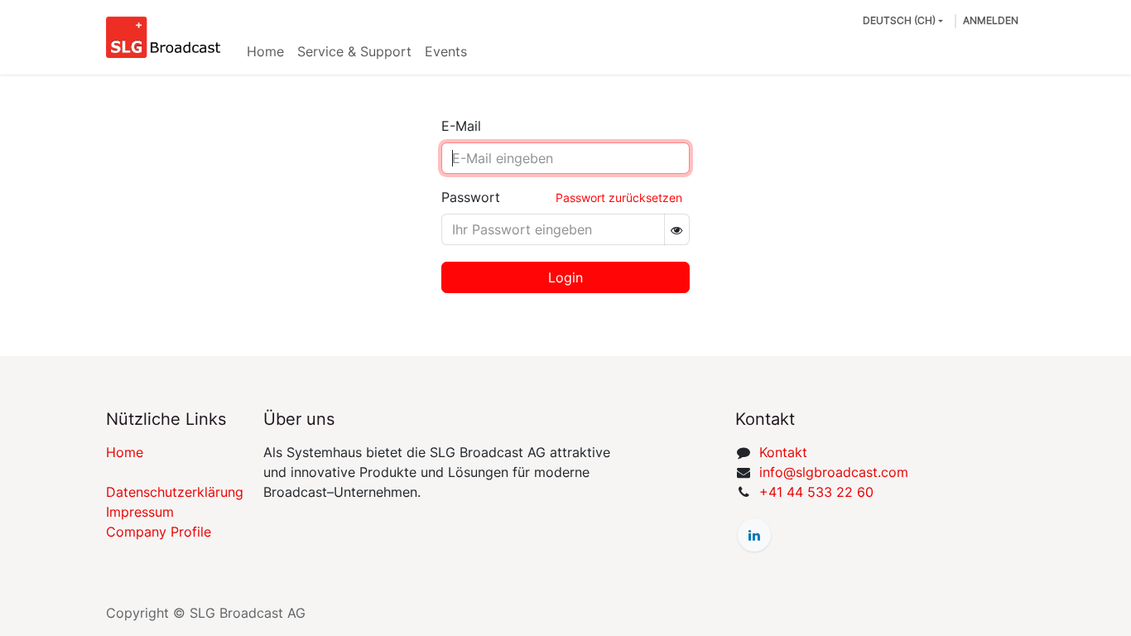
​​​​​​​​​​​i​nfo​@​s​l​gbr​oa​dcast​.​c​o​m (833, 472)
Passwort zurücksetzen (619, 197)
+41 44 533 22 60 (816, 492)
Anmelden (990, 20)
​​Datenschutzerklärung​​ (174, 492)
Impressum (140, 512)
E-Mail (461, 126)
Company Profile (158, 531)
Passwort (470, 197)
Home (124, 452)
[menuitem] (265, 51)
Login (565, 277)
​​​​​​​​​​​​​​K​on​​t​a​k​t (783, 452)
